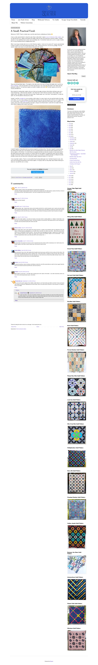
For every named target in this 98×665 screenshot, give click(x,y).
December (72, 137)
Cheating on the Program (75, 163)
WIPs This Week (73, 152)
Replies (17, 290)
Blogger (51, 661)
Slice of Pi (17, 206)
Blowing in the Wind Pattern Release (77, 150)
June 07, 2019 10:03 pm (27, 227)
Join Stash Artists (23, 20)
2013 (70, 184)
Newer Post (13, 326)
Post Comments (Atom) (21, 329)
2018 (70, 175)
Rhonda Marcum (18, 281)
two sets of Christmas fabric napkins (53, 37)
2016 (70, 179)
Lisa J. (16, 217)
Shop (33, 20)
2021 (70, 132)
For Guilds (56, 20)
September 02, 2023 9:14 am (35, 292)
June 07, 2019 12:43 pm (23, 198)
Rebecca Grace (18, 227)
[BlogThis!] (37, 177)
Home (13, 20)
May (71, 166)
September (72, 143)
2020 (70, 134)
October (71, 141)
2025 (70, 125)
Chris (16, 187)
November (72, 139)
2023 (70, 129)
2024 (70, 127)
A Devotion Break (73, 158)
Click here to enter (37, 172)
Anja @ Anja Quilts (19, 241)
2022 (70, 130)
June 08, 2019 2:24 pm (23, 262)
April (71, 167)
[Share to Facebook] (40, 177)
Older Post (61, 326)
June (71, 148)
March (71, 169)
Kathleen (16, 271)
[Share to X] (38, 177)
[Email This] (35, 177)
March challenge (14, 85)
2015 (70, 181)
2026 (70, 123)
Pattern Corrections (27, 23)
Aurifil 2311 (25, 101)
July (71, 146)
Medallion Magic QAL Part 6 (75, 156)
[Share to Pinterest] (41, 177)
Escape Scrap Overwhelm (69, 20)
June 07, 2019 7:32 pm (22, 217)
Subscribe (76, 98)
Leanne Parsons (23, 292)
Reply (16, 194)
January (71, 173)
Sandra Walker (18, 250)
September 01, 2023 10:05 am (29, 281)
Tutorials (82, 20)
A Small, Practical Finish (75, 160)
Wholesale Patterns (44, 20)
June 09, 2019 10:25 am (24, 271)
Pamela (16, 262)
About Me (14, 23)
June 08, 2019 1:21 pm (26, 250)
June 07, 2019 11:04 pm (28, 241)
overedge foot (23, 98)
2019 (70, 136)
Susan (16, 198)
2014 (70, 182)
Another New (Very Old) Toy (75, 162)
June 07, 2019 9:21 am (22, 187)
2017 (70, 177)
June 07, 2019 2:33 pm (24, 206)
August (71, 145)
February (72, 171)
